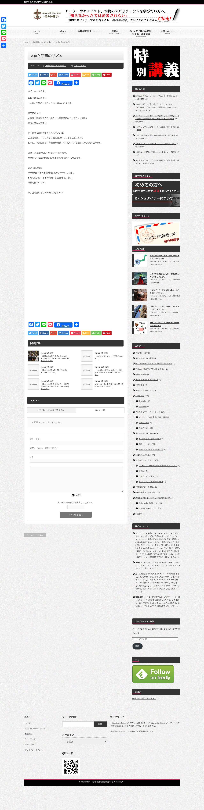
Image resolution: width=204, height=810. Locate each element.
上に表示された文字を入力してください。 (76, 502)
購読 (137, 646)
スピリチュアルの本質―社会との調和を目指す (153, 127)
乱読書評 (138, 514)
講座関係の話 (144, 423)
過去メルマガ (144, 428)
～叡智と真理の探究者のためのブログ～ (108, 782)
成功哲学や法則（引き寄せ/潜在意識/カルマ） (153, 498)
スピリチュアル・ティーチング (147, 412)
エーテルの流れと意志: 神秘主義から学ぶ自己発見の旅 (156, 135)
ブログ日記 (139, 396)
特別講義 (28, 734)
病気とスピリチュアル (144, 390)
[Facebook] (4, 20)
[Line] (4, 32)
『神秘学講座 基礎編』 (145, 487)
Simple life (142, 401)
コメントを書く (80, 66)
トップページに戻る (35, 535)
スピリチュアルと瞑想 (144, 358)
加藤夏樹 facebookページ (121, 731)
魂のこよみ (143, 471)
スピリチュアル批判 (143, 455)
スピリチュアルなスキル (145, 433)
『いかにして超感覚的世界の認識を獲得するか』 (158, 466)
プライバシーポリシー (34, 750)
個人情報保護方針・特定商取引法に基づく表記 (153, 363)
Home (26, 42)
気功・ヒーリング (146, 444)
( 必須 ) (35, 439)
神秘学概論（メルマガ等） (42, 42)
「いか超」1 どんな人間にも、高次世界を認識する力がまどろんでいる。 (109, 372)
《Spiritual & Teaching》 (120, 723)
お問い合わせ (30, 744)
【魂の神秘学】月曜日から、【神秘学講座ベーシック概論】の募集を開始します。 (55, 386)
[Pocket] (4, 39)
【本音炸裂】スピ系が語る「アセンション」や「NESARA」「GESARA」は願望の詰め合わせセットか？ (156, 107)
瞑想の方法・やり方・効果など (151, 449)
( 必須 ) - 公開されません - (44, 448)
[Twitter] (4, 26)
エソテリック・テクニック (149, 439)
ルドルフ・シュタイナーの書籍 (151, 482)
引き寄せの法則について (148, 508)
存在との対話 (140, 374)
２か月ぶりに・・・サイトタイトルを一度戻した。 (155, 144)
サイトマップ (30, 739)
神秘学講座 (139, 385)
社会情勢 (142, 406)
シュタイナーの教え (146, 476)
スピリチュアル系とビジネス (146, 380)
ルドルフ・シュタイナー (145, 460)
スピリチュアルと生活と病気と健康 (153, 417)
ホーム (27, 723)
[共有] (4, 45)
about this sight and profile (35, 728)
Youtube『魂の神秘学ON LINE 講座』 (150, 369)
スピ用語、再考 (141, 353)
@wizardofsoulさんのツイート (144, 698)
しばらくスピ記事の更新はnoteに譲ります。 (152, 152)
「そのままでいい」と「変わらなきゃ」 (109, 357)
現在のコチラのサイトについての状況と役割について (156, 96)
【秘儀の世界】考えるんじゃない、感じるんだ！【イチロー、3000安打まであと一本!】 (55, 358)
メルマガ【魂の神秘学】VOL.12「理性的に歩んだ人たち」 (109, 385)
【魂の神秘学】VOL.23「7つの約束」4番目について (54, 371)
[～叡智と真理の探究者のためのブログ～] (47, 18)
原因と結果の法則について (149, 503)
